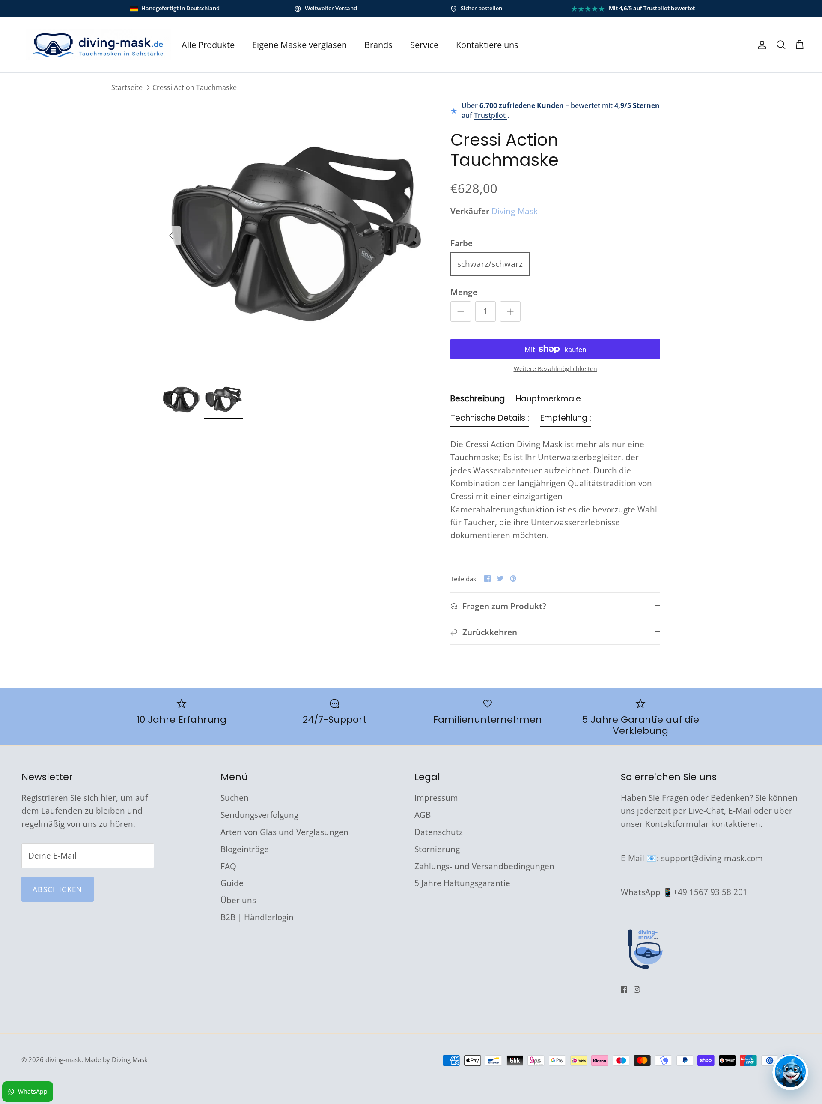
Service (424, 45)
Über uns (238, 900)
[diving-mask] (98, 44)
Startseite (127, 87)
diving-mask (63, 1059)
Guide (232, 883)
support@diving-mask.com (712, 858)
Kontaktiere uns (487, 45)
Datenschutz (438, 832)
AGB (422, 814)
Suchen (234, 797)
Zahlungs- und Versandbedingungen (484, 866)
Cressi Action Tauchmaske (194, 87)
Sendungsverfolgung (259, 814)
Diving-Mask (514, 211)
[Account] (760, 45)
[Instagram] (637, 989)
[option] (297, 236)
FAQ (228, 866)
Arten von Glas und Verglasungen (284, 832)
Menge (463, 292)
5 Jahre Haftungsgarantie (462, 883)
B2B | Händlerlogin (257, 917)
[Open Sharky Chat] (790, 1072)
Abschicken (58, 889)
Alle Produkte (208, 45)
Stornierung (437, 849)
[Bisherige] (171, 235)
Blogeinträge (244, 849)
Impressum (436, 797)
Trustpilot (490, 115)
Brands (378, 45)
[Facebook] (624, 989)
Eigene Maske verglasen (299, 45)
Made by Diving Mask (116, 1059)
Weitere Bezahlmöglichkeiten (555, 369)
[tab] (477, 400)
